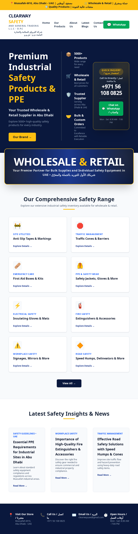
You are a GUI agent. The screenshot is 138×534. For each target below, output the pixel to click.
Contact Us (98, 24)
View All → (69, 383)
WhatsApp (116, 24)
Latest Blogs (85, 24)
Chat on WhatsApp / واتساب (111, 108)
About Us (73, 24)
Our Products (59, 24)
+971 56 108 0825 (111, 89)
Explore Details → (22, 246)
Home (46, 22)
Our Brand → (22, 137)
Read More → (20, 485)
